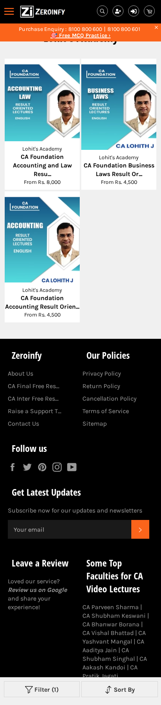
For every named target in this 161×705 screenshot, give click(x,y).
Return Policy (101, 386)
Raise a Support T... (34, 411)
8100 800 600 (85, 29)
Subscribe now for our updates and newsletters (75, 510)
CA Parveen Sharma (110, 607)
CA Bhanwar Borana (111, 624)
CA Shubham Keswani (114, 615)
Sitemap (94, 423)
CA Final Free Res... (33, 386)
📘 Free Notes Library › (80, 35)
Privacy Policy (101, 373)
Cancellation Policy (109, 398)
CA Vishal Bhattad (108, 633)
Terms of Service (105, 411)
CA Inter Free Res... (33, 398)
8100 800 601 (123, 29)
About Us (20, 373)
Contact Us (23, 423)
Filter (46, 689)
